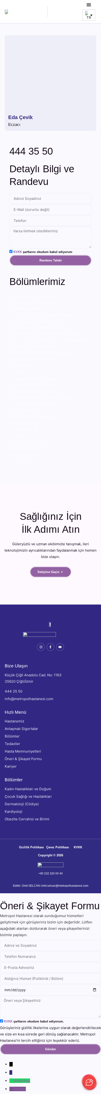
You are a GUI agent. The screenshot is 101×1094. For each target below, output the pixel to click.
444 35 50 (31, 151)
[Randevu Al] (10, 1072)
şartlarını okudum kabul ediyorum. (34, 1021)
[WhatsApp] (11, 1080)
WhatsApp (21, 1080)
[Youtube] (60, 647)
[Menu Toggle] (88, 4)
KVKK (17, 252)
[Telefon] (11, 1089)
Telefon (19, 1089)
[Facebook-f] (50, 647)
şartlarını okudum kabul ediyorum (42, 252)
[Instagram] (41, 647)
